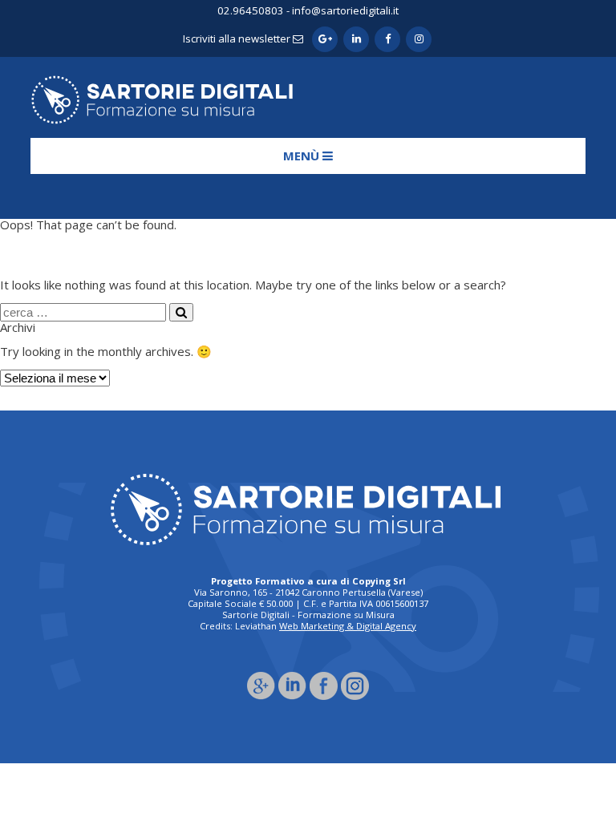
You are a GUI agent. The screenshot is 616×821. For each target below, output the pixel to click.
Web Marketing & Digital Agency (347, 626)
